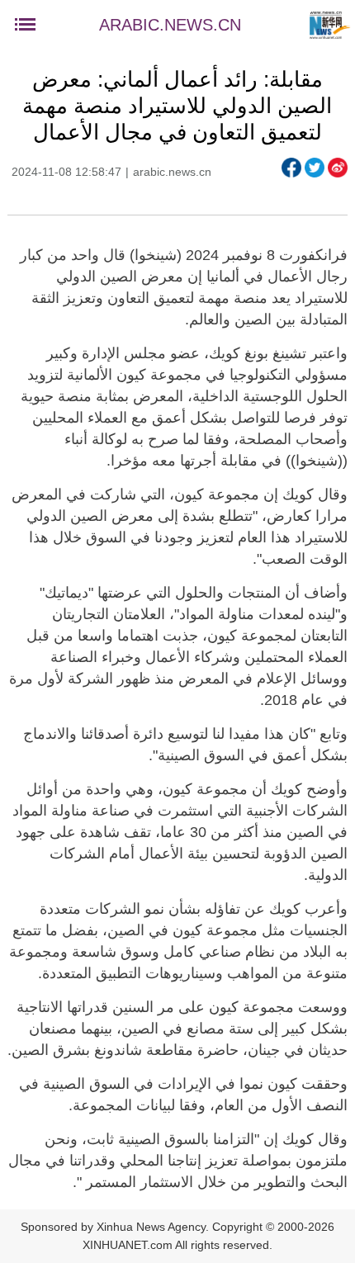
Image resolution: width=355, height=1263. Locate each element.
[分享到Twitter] (314, 167)
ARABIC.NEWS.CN (170, 25)
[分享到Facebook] (291, 167)
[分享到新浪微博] (338, 167)
